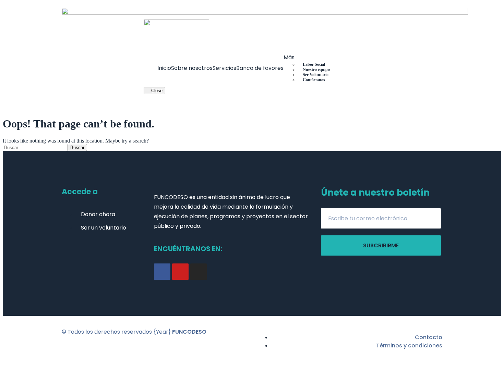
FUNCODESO (189, 332)
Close (156, 90)
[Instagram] (198, 271)
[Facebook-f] (162, 271)
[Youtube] (180, 271)
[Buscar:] (35, 147)
